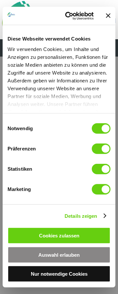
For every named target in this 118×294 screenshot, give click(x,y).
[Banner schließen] (108, 15)
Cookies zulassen (59, 235)
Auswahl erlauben (59, 254)
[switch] (101, 149)
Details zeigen (81, 215)
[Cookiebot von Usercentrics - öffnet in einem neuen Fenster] (69, 15)
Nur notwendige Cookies (59, 274)
